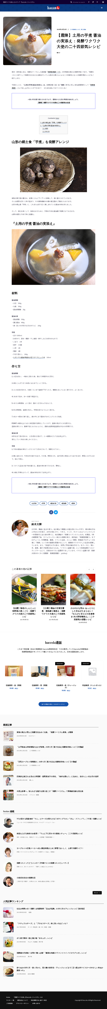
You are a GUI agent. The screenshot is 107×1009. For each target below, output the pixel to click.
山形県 (34, 503)
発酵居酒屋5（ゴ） (54, 72)
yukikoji (64, 553)
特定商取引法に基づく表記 (39, 1000)
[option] (24, 597)
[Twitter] (56, 512)
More (96, 892)
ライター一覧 (10, 1000)
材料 (45, 128)
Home (8, 997)
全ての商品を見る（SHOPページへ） (53, 704)
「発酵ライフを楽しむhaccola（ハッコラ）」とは (28, 997)
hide (57, 118)
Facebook (89, 2)
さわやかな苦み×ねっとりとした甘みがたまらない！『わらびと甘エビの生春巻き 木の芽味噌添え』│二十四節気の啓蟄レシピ (82, 614)
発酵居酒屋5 (54, 553)
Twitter (93, 2)
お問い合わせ (36, 1003)
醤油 (84, 29)
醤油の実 (53, 503)
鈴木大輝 (37, 524)
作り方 (46, 131)
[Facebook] (51, 512)
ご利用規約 (9, 1003)
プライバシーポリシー (22, 1003)
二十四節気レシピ (75, 29)
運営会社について (22, 1000)
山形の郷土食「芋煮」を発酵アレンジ (53, 122)
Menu (102, 8)
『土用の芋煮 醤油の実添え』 (50, 125)
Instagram (97, 2)
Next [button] (93, 569)
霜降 (73, 503)
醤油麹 (64, 503)
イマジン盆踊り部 (83, 550)
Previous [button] (89, 569)
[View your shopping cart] (103, 2)
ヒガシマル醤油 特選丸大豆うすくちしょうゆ (29, 357)
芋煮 (43, 503)
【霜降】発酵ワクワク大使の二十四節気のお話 (53, 102)
